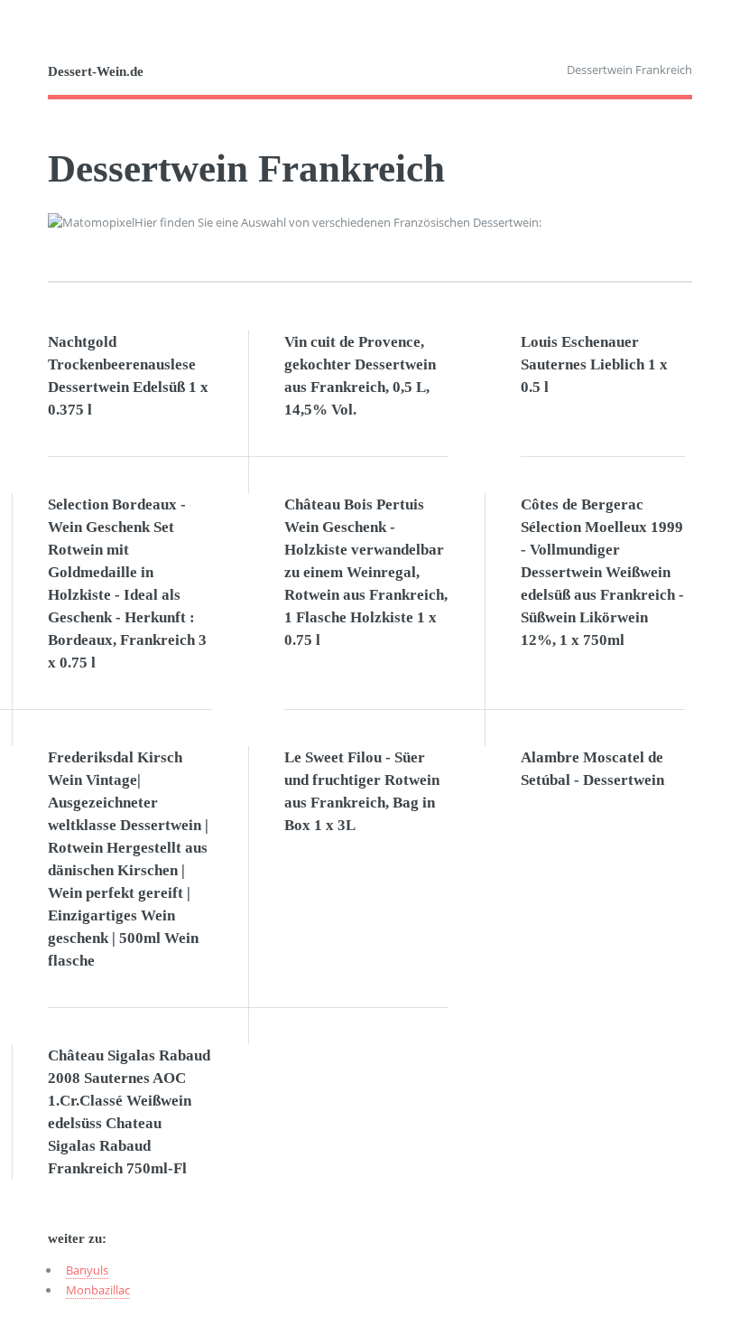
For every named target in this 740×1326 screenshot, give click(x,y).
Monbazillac (98, 1290)
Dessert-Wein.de (95, 71)
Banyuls (87, 1270)
